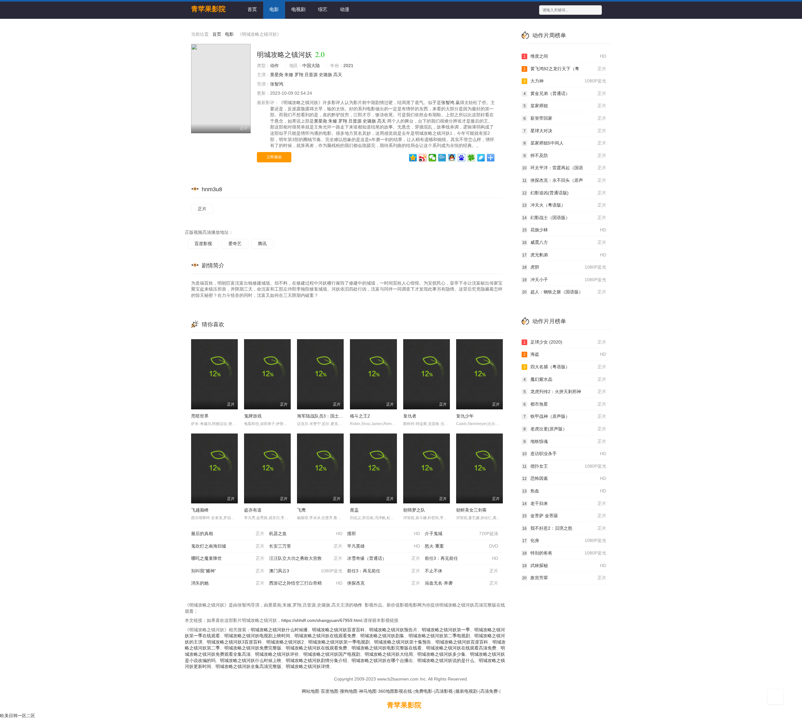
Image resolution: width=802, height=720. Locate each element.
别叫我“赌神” (227, 570)
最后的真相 (227, 533)
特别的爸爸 (564, 552)
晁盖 (354, 509)
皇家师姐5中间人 (565, 142)
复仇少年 (465, 415)
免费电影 (423, 691)
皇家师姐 (565, 105)
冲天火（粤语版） (564, 205)
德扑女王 (565, 466)
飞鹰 (301, 509)
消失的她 (227, 583)
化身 (564, 540)
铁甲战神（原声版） (565, 416)
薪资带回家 (565, 118)
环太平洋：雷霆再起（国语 (564, 167)
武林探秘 (564, 565)
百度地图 (329, 691)
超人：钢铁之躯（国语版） (564, 291)
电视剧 (298, 9)
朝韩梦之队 (414, 509)
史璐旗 (325, 74)
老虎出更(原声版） (565, 428)
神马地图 (368, 691)
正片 (202, 208)
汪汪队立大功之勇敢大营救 (305, 558)
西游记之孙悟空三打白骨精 (305, 583)
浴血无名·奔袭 (461, 583)
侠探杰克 (383, 583)
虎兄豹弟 (564, 254)
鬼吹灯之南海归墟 (227, 546)
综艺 (322, 9)
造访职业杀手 (564, 453)
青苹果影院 (404, 705)
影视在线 (403, 691)
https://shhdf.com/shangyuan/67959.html (321, 620)
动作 (274, 65)
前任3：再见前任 (461, 558)
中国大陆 (311, 65)
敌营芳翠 (564, 577)
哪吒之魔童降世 (227, 558)
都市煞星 (565, 404)
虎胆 (564, 267)
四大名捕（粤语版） (565, 366)
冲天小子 (564, 279)
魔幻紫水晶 (565, 379)
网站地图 (310, 691)
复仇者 (409, 415)
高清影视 (444, 691)
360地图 (386, 691)
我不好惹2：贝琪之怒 (564, 528)
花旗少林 (564, 229)
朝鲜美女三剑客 (471, 509)
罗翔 (298, 74)
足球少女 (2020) (565, 341)
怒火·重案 (461, 546)
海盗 (565, 354)
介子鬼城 (461, 533)
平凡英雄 (383, 546)
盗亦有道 (253, 509)
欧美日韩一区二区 (17, 715)
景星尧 (276, 74)
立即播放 (274, 157)
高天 (337, 74)
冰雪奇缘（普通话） (383, 558)
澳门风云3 (305, 570)
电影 (274, 9)
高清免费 (489, 691)
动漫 (344, 9)
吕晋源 (311, 74)
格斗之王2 (360, 415)
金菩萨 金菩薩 (564, 515)
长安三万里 (305, 546)
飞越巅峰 (200, 509)
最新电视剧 (466, 691)
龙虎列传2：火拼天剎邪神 (565, 391)
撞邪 (383, 533)
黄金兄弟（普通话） (565, 93)
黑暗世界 (200, 415)
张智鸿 (276, 84)
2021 (348, 65)
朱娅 (288, 74)
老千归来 (564, 503)
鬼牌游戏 (253, 415)
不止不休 (461, 570)
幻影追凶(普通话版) (564, 192)
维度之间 (565, 56)
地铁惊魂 (565, 441)
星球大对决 (565, 130)
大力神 (565, 80)
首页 (252, 9)
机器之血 (305, 533)
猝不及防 (565, 155)
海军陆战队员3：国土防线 (322, 415)
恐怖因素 (564, 478)
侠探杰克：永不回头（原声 (565, 180)
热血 (564, 490)
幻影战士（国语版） (564, 217)
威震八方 (564, 242)
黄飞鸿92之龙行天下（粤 (565, 68)
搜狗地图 (348, 691)
